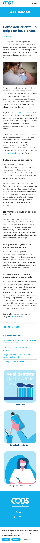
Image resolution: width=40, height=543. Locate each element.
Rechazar (15, 539)
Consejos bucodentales (20, 445)
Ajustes (25, 539)
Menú (34, 4)
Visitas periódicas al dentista (14, 362)
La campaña (20, 404)
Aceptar (6, 539)
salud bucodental (12, 153)
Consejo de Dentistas (25, 113)
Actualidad (20, 12)
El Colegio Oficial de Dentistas (20, 486)
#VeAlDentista (17, 317)
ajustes (17, 536)
